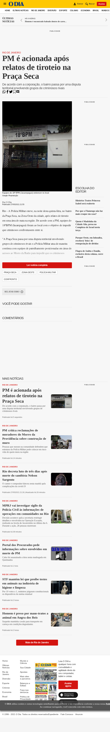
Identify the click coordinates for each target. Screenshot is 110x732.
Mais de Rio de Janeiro (37, 642)
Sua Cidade (25, 667)
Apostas (23, 672)
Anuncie (79, 714)
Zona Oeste (28, 272)
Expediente (53, 714)
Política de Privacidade (25, 698)
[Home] (16, 5)
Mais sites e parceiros (25, 677)
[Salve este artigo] (14, 92)
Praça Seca (10, 272)
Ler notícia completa (37, 265)
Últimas (8, 20)
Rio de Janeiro (38, 10)
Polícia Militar (48, 272)
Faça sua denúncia (24, 691)
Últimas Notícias (21, 10)
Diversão (52, 10)
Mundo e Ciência (24, 662)
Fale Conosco (67, 714)
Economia (85, 10)
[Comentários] (17, 92)
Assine (101, 4)
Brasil (96, 10)
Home (7, 10)
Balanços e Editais (25, 684)
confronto (10, 279)
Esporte (63, 10)
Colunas (74, 10)
